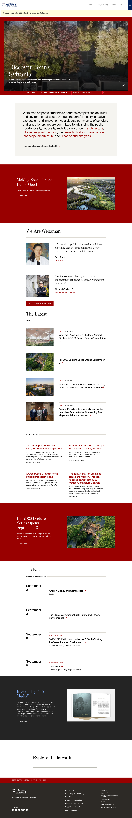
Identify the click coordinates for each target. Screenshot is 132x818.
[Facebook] (13, 810)
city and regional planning (40, 132)
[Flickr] (27, 810)
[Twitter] (16, 810)
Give (114, 5)
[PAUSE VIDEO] (123, 85)
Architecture (70, 790)
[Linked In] (19, 810)
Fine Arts (68, 797)
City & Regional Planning (74, 793)
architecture (95, 128)
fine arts (69, 132)
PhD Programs (71, 810)
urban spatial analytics (76, 136)
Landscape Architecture (74, 803)
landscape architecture (38, 136)
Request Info (103, 5)
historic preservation (90, 132)
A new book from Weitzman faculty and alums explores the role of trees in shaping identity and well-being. (39, 80)
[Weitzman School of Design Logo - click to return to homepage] (9, 5)
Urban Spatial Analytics (74, 807)
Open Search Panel (121, 5)
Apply (91, 5)
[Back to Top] (126, 807)
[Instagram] (22, 810)
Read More (23, 196)
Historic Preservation (73, 800)
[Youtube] (24, 810)
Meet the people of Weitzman (40, 303)
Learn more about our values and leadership (40, 146)
